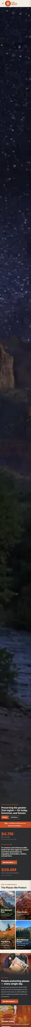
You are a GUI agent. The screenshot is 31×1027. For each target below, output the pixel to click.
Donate (5, 817)
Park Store (14, 817)
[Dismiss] (29, 825)
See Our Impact (10, 1001)
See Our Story (9, 862)
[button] (2, 3)
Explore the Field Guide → (15, 825)
